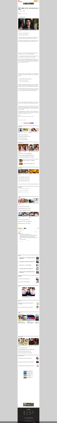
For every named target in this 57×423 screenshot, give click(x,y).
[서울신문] (20, 1)
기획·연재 (19, 312)
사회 (27, 411)
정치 (24, 411)
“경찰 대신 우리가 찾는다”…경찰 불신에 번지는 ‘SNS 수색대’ (25, 79)
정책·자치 (24, 412)
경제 (29, 411)
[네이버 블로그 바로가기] (32, 418)
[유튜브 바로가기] (27, 418)
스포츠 (27, 414)
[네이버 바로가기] (30, 418)
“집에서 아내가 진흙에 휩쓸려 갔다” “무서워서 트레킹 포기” (25, 78)
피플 (24, 414)
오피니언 (33, 412)
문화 (27, 412)
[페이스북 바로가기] (24, 418)
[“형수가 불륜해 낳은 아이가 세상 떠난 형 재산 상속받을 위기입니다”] (37, 365)
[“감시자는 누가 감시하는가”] (37, 307)
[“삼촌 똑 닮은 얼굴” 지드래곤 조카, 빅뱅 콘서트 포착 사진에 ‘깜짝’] (37, 362)
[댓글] (23, 11)
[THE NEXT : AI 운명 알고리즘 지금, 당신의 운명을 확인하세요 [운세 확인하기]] (28, 123)
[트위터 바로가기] (26, 418)
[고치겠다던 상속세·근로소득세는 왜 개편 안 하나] (37, 303)
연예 (29, 414)
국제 (32, 411)
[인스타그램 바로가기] (29, 418)
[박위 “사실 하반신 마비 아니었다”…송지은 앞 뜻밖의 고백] (37, 358)
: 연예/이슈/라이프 (21, 355)
